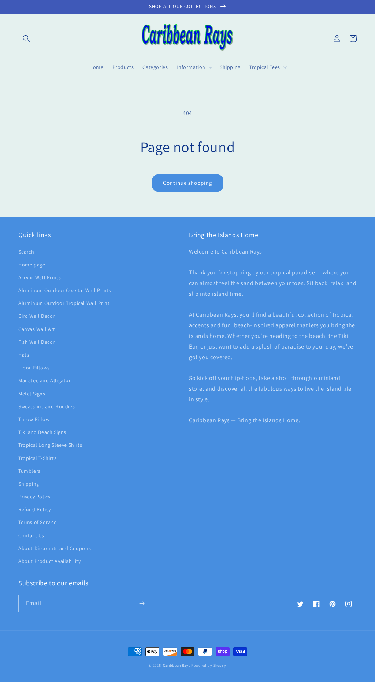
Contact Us (31, 535)
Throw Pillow (33, 419)
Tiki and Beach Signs (42, 432)
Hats (23, 354)
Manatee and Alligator (44, 380)
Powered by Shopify (208, 665)
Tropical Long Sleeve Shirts (50, 445)
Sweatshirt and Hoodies (46, 406)
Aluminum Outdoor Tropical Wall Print (64, 303)
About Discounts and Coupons (54, 548)
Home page (31, 264)
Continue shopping (187, 182)
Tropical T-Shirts (37, 458)
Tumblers (29, 471)
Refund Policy (34, 509)
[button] (26, 38)
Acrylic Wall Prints (39, 277)
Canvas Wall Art (36, 329)
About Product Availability (49, 561)
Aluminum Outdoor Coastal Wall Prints (64, 290)
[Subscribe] (142, 603)
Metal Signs (31, 393)
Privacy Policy (34, 496)
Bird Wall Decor (36, 316)
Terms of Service (37, 522)
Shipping (28, 483)
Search (26, 251)
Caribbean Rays (176, 665)
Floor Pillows (34, 367)
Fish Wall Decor (36, 342)
